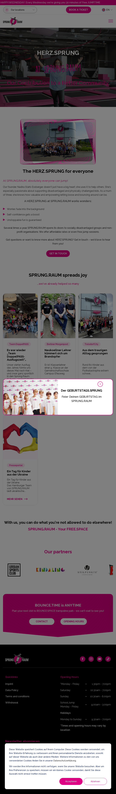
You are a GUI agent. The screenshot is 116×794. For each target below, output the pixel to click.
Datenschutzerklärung (64, 760)
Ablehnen (95, 781)
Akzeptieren (71, 781)
